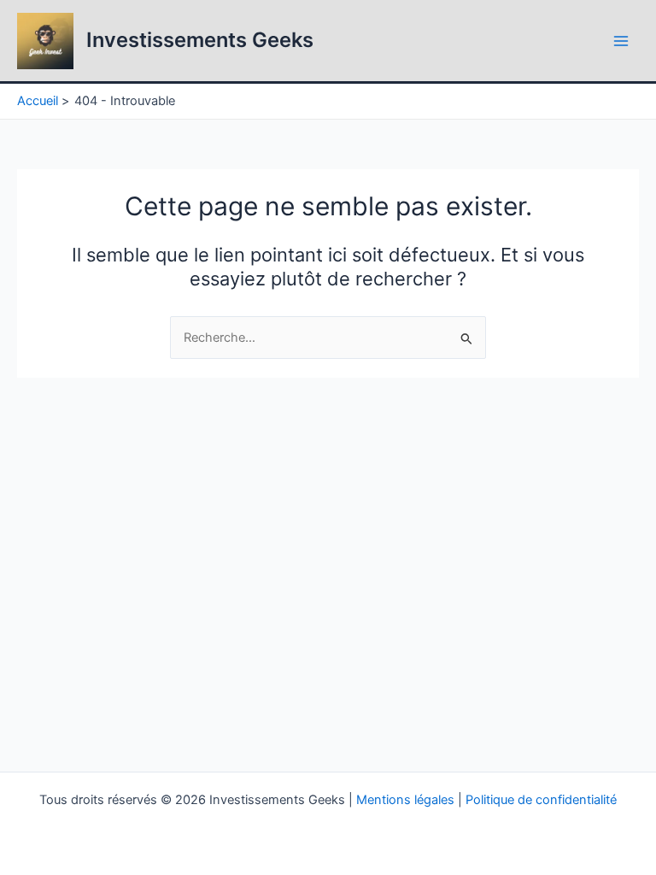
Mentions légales (405, 799)
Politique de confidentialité (541, 799)
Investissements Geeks (199, 39)
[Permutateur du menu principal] (621, 41)
